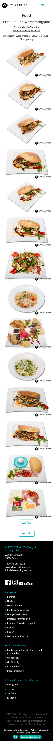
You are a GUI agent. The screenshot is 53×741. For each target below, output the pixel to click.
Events (10, 627)
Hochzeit (11, 601)
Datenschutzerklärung (30, 737)
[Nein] (49, 733)
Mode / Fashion (15, 605)
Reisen (10, 631)
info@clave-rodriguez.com (18, 570)
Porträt (11, 596)
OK (15, 737)
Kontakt (26, 533)
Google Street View (17, 614)
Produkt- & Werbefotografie (21, 623)
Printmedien (13, 666)
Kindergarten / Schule (18, 609)
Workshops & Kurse (17, 636)
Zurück (26, 522)
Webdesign (13, 657)
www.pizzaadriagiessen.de (26, 30)
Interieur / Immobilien (18, 618)
